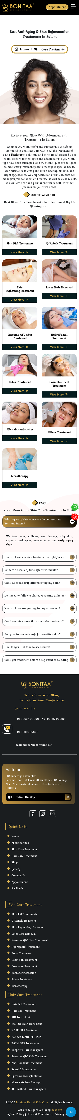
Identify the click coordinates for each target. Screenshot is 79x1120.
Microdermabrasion (20, 429)
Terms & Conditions (39, 1114)
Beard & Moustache (24, 1069)
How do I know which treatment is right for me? (35, 557)
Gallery (16, 869)
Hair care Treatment (24, 856)
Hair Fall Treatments (24, 1004)
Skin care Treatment (24, 849)
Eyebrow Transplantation (27, 1076)
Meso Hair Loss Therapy (26, 1082)
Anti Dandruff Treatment (27, 1063)
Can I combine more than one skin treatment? (34, 621)
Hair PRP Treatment (24, 1011)
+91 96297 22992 (53, 719)
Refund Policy (15, 1114)
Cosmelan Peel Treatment (59, 384)
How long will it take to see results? (27, 647)
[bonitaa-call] (74, 517)
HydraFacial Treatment (59, 336)
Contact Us (18, 875)
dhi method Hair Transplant (29, 1089)
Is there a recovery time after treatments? (31, 570)
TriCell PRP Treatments (25, 1043)
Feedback (17, 888)
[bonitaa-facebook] (33, 813)
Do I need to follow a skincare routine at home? (35, 595)
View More (17, 252)
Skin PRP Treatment (20, 243)
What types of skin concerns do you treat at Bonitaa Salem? (32, 521)
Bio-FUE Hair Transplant (27, 1024)
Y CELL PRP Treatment (25, 1030)
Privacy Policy (63, 1114)
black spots (18, 155)
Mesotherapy (19, 476)
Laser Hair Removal (59, 287)
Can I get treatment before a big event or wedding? (37, 660)
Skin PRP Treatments (24, 914)
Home (24, 49)
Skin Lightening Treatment (28, 927)
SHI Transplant (21, 1017)
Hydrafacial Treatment (26, 947)
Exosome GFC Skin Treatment (20, 336)
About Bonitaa (20, 843)
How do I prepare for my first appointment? (32, 608)
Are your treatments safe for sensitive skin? (32, 634)
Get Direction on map (21, 797)
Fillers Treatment (59, 432)
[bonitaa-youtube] (52, 813)
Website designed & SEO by (39, 1110)
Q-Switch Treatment (59, 243)
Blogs (15, 862)
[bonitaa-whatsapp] (74, 507)
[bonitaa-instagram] (42, 813)
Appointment (57, 7)
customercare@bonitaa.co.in (34, 745)
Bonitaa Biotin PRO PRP (26, 1037)
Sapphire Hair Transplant (27, 1050)
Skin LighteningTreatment (20, 289)
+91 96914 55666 (27, 732)
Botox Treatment (20, 382)
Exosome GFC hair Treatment (30, 1056)
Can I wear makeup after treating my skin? (32, 583)
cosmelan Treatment (24, 960)
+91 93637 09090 (27, 719)
